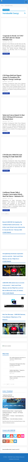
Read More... (6, 53)
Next (6, 213)
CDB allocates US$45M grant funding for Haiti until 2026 (12, 156)
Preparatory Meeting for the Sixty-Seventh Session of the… (17, 364)
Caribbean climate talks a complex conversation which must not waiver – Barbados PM (13, 194)
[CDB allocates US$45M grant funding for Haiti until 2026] (12, 144)
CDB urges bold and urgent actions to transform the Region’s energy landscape (12, 77)
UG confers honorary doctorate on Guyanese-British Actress (17, 358)
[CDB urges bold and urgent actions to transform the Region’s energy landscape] (12, 65)
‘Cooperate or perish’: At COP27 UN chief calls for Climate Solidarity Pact (13, 38)
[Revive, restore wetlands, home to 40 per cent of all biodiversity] (6, 378)
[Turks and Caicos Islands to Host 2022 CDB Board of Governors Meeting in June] (12, 105)
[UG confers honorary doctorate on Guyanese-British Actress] (6, 359)
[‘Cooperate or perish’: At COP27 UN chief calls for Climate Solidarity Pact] (12, 25)
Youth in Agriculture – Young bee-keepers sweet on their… (17, 371)
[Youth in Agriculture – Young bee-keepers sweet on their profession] (6, 372)
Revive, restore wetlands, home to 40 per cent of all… (17, 377)
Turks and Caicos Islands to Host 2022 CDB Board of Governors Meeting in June (13, 117)
